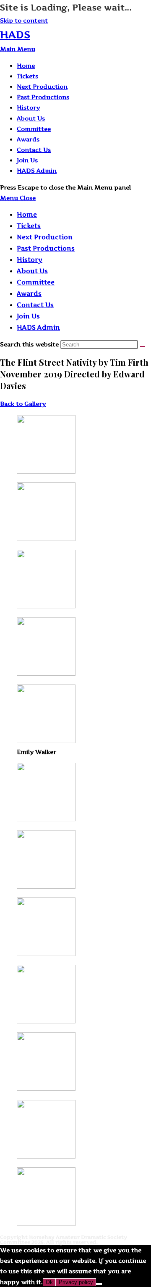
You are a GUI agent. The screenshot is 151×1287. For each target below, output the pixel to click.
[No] (99, 1284)
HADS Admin (38, 327)
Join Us (28, 316)
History (29, 260)
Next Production (45, 237)
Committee (36, 282)
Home (27, 214)
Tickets (29, 226)
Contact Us (35, 305)
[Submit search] (143, 346)
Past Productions (46, 248)
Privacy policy (76, 1282)
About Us (32, 271)
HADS (15, 34)
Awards (29, 293)
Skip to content (24, 20)
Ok (49, 1282)
